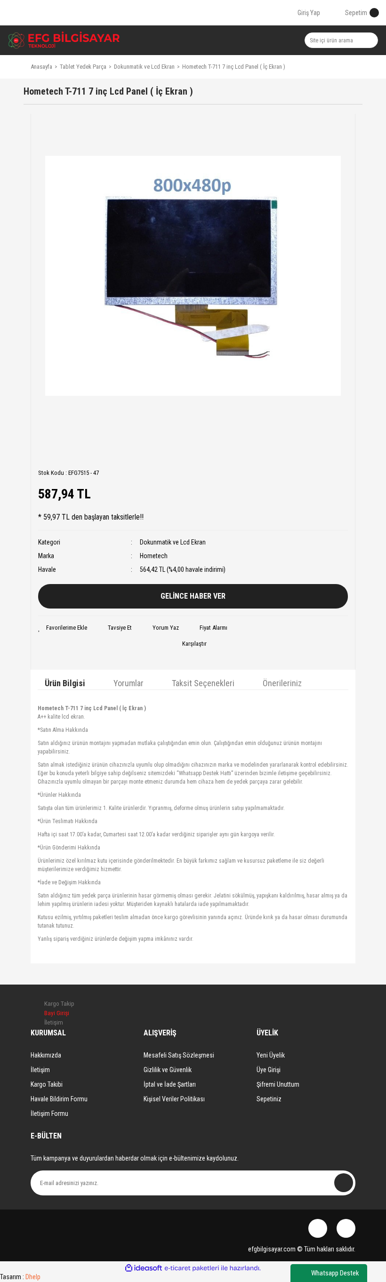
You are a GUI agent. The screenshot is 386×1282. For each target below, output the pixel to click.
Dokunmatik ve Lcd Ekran (173, 542)
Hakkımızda (46, 1055)
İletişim (40, 1070)
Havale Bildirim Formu (59, 1099)
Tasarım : (20, 1277)
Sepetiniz (269, 1099)
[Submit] (343, 1182)
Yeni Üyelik (271, 1055)
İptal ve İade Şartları (170, 1084)
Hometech (154, 556)
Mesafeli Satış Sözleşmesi (179, 1055)
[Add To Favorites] (62, 628)
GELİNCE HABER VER (193, 596)
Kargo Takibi (47, 1084)
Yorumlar (128, 683)
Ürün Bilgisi (65, 683)
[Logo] (64, 40)
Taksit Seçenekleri (203, 683)
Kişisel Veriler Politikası (174, 1099)
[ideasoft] (143, 1268)
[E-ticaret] (191, 1268)
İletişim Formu (49, 1113)
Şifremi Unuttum (278, 1084)
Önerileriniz (282, 683)
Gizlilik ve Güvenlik (168, 1070)
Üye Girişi (269, 1070)
